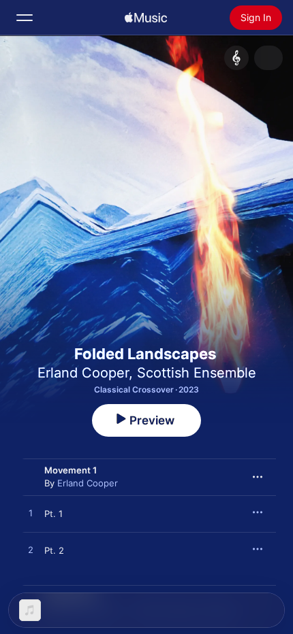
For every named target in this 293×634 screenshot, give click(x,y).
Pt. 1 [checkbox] (53, 513)
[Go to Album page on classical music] (236, 58)
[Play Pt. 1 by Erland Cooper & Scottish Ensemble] (30, 513)
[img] (146, 18)
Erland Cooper (83, 373)
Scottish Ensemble (196, 373)
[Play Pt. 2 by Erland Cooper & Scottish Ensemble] (30, 550)
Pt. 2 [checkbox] (54, 550)
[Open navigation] (25, 18)
